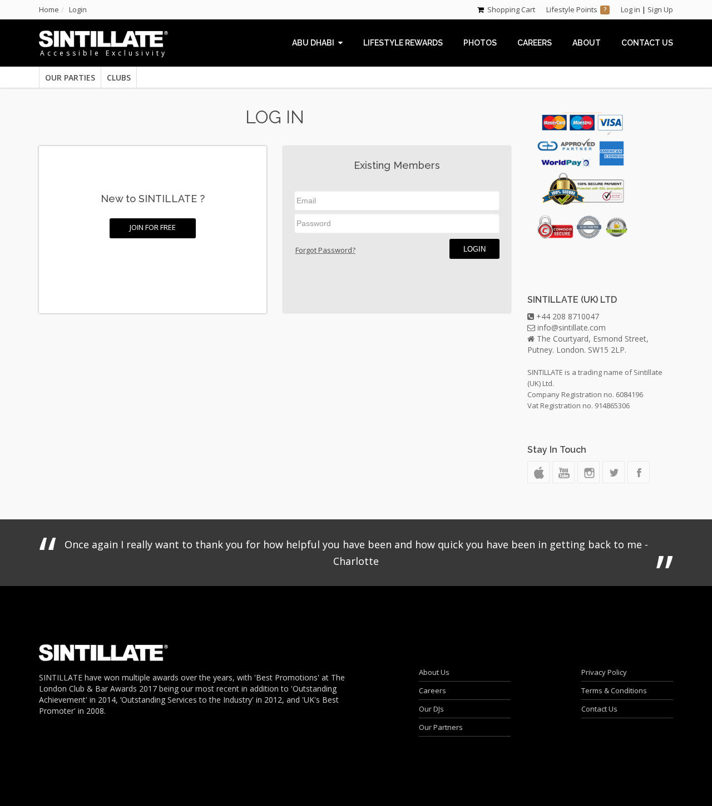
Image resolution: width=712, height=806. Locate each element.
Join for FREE (153, 227)
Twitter (613, 472)
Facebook (638, 472)
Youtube (563, 472)
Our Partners (441, 727)
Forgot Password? (325, 250)
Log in (630, 9)
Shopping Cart (511, 9)
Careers (432, 690)
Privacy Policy (604, 672)
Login (474, 249)
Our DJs (431, 709)
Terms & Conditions (614, 690)
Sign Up (660, 9)
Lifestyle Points (571, 9)
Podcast (538, 472)
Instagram (588, 472)
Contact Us (599, 709)
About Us (434, 672)
